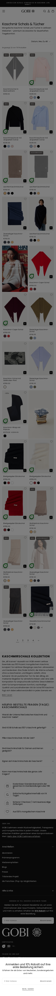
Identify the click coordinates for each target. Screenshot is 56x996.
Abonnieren (46, 981)
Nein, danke (28, 989)
